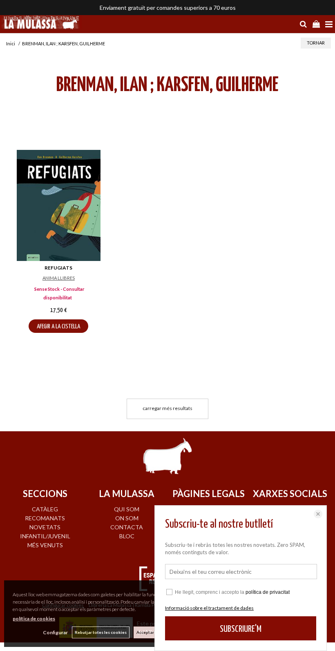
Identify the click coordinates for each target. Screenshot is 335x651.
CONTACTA (126, 527)
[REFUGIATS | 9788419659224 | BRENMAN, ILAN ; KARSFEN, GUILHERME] (58, 205)
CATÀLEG (45, 509)
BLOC (126, 536)
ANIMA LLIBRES (58, 278)
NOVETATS (44, 527)
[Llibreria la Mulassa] (41, 23)
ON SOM (126, 518)
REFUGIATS (58, 268)
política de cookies (34, 618)
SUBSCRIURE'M (240, 629)
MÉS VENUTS (45, 545)
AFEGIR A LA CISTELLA (58, 326)
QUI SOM (126, 509)
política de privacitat (268, 592)
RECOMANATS (45, 518)
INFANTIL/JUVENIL (45, 536)
